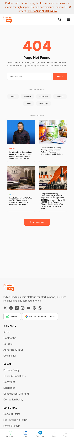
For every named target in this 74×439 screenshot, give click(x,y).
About (6, 332)
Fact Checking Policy (15, 419)
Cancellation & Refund (16, 393)
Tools (28, 103)
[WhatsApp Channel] (40, 308)
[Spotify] (34, 308)
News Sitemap (11, 425)
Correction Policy (13, 399)
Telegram (40, 436)
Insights (60, 96)
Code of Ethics (11, 413)
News (13, 96)
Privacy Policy (11, 370)
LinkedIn (25, 436)
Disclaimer (9, 387)
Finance (27, 96)
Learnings (43, 103)
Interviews (43, 96)
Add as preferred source (42, 316)
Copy (53, 436)
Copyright (9, 381)
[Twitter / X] (5, 308)
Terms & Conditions (14, 376)
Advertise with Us (13, 349)
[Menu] (68, 19)
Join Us (14, 316)
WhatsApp (10, 436)
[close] (70, 7)
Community (9, 355)
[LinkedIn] (17, 308)
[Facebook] (11, 308)
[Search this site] (60, 19)
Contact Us (9, 337)
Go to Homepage (37, 222)
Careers (8, 343)
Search (60, 76)
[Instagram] (22, 308)
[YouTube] (28, 308)
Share (65, 436)
